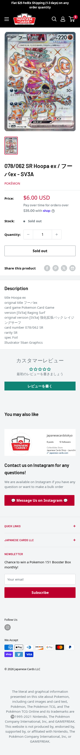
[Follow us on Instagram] (7, 627)
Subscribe (40, 592)
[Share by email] (72, 268)
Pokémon (12, 183)
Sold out (40, 250)
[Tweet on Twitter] (64, 268)
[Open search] (54, 19)
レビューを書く (40, 386)
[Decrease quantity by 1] (28, 234)
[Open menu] (6, 19)
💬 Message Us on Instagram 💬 (39, 500)
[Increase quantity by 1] (56, 234)
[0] (72, 19)
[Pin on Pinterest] (55, 268)
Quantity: (12, 234)
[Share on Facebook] (47, 268)
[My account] (63, 19)
